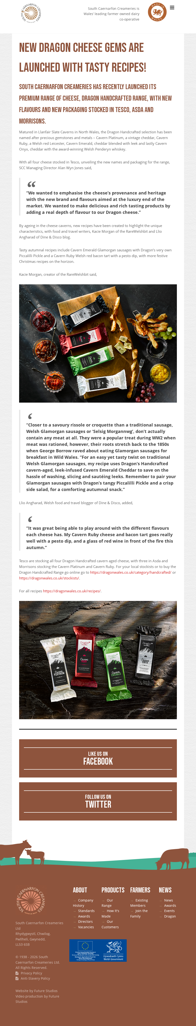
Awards (84, 916)
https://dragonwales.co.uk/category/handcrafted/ (130, 572)
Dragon (170, 916)
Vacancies (86, 927)
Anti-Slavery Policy (35, 978)
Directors (85, 921)
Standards (86, 910)
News (168, 900)
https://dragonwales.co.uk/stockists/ (49, 578)
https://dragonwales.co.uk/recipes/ (72, 591)
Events (169, 910)
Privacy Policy (31, 973)
